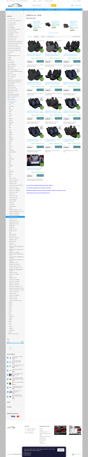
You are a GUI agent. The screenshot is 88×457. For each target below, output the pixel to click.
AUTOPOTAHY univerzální (12, 45)
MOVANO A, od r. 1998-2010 (14, 252)
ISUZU (10, 143)
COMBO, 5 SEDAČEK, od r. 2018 (15, 209)
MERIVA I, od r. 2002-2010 (14, 238)
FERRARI (10, 124)
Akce (11, 347)
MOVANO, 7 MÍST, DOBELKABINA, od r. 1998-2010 (16, 270)
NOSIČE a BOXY (10, 68)
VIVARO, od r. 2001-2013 (13, 291)
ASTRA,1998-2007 (12, 206)
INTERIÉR (9, 59)
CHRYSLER (11, 139)
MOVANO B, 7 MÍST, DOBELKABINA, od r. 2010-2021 (16, 257)
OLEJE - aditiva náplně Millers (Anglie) (15, 71)
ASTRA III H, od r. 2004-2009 (14, 190)
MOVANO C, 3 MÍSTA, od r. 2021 (15, 266)
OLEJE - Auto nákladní (12, 75)
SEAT (10, 312)
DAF (9, 117)
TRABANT (11, 328)
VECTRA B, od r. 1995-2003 (14, 279)
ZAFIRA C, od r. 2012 (13, 298)
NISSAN (10, 173)
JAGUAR (10, 146)
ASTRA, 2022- (11, 204)
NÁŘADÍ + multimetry (12, 66)
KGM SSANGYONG (12, 152)
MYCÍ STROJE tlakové (12, 64)
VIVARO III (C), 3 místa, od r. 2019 (15, 286)
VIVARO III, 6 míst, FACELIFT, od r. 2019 (16, 288)
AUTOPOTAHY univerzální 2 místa (14, 48)
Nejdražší (43, 36)
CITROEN (10, 110)
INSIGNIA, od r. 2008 (13, 229)
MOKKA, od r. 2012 (12, 245)
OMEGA (10, 276)
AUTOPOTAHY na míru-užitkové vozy (15, 43)
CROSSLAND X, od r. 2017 (14, 222)
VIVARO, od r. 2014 (12, 293)
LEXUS (10, 160)
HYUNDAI (10, 134)
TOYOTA (10, 326)
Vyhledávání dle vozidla (12, 101)
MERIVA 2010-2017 (12, 236)
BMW (10, 108)
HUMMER (10, 132)
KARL (10, 232)
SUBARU (10, 318)
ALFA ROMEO (11, 103)
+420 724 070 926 (30, 431)
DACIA (10, 113)
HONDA (10, 131)
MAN (10, 162)
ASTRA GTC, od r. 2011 (13, 187)
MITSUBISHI (11, 171)
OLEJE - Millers (10, 73)
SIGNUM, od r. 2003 (12, 277)
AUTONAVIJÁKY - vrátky (12, 38)
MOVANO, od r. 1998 (13, 272)
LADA (10, 155)
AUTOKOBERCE (11, 34)
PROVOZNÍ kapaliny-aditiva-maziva (14, 82)
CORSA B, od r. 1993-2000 (14, 213)
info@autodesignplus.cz (31, 429)
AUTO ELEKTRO (11, 25)
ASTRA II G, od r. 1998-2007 (14, 188)
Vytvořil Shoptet (78, 454)
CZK (74, 1)
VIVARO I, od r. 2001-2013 (14, 283)
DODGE (10, 120)
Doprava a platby (43, 440)
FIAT (10, 125)
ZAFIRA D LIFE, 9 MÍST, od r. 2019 (15, 300)
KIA (9, 153)
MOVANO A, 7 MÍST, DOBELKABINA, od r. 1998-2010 (16, 247)
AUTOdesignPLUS (30, 432)
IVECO (10, 145)
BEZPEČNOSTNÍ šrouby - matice (14, 55)
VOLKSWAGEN (11, 330)
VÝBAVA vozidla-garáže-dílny (13, 96)
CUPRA (10, 111)
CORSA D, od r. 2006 (13, 216)
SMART (10, 314)
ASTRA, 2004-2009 (12, 199)
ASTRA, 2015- (11, 202)
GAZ (10, 129)
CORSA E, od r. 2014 (13, 218)
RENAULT (10, 305)
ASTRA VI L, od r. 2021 (13, 197)
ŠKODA (10, 321)
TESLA (10, 325)
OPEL (10, 176)
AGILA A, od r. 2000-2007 (13, 180)
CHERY (10, 136)
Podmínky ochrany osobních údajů (45, 434)
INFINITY (10, 141)
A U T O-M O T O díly (11, 22)
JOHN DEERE (11, 150)
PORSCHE (11, 304)
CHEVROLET (11, 138)
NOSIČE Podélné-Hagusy (12, 69)
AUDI (10, 104)
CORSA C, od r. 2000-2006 (14, 215)
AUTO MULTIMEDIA (11, 27)
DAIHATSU (11, 118)
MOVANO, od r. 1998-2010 (14, 274)
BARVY (9, 54)
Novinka (11, 348)
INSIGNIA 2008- (12, 225)
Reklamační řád (42, 438)
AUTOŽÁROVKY (11, 52)
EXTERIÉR (9, 57)
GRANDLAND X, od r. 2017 (14, 224)
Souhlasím (60, 450)
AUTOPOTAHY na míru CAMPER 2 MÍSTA (15, 41)
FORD (10, 127)
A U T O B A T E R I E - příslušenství (14, 20)
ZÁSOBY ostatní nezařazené (13, 333)
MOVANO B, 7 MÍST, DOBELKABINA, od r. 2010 (16, 254)
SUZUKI (10, 319)
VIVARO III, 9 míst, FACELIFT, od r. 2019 (16, 290)
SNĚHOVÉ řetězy (11, 85)
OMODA (10, 174)
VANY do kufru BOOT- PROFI (13, 94)
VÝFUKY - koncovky (11, 99)
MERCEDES (11, 166)
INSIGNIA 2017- (12, 227)
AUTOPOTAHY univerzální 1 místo (14, 47)
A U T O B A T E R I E (11, 18)
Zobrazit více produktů (53, 32)
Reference (42, 441)
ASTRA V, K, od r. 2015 (13, 195)
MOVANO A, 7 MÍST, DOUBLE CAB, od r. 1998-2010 (16, 250)
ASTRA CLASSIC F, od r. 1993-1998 (15, 185)
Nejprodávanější (50, 36)
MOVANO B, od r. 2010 (13, 262)
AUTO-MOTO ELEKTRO (12, 31)
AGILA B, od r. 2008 (12, 181)
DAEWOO (10, 115)
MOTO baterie (10, 61)
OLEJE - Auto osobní (11, 76)
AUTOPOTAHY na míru (12, 40)
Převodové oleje (11, 83)
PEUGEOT (11, 302)
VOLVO (10, 332)
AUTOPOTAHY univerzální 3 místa (14, 50)
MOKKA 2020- (11, 243)
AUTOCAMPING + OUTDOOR (13, 33)
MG (9, 167)
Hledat (53, 5)
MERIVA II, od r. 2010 (13, 239)
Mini (9, 169)
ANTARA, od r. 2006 (13, 183)
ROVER (10, 307)
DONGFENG (11, 122)
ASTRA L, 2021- (12, 194)
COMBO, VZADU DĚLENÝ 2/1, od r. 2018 (16, 211)
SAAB (10, 309)
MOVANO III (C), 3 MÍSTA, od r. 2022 (15, 268)
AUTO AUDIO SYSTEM (12, 24)
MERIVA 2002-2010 (12, 234)
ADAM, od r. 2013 (12, 178)
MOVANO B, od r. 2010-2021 (14, 264)
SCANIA (10, 311)
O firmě (34, 1)
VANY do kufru (10, 92)
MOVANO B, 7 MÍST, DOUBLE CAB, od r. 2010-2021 (16, 260)
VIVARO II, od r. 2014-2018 (14, 284)
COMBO (10, 208)
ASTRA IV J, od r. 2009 (13, 192)
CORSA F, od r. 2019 (13, 220)
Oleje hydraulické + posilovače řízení (15, 80)
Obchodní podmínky (49, 1)
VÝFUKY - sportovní (11, 97)
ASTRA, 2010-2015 (12, 201)
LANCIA (10, 157)
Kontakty (40, 1)
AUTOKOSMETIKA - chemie (13, 36)
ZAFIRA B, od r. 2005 (13, 297)
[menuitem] (15, 10)
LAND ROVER (11, 159)
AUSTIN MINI (11, 106)
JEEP (10, 148)
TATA (10, 323)
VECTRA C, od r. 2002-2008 (14, 281)
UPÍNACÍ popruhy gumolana (13, 90)
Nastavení (27, 454)
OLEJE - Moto (10, 78)
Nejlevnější (36, 36)
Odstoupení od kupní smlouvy (45, 436)
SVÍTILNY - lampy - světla (12, 89)
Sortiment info (42, 443)
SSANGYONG (11, 316)
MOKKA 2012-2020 (12, 241)
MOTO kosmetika (11, 62)
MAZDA (10, 164)
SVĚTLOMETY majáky (12, 87)
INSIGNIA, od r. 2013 (13, 231)
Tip (10, 349)
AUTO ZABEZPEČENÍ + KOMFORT (14, 29)
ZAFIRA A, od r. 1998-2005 (14, 295)
